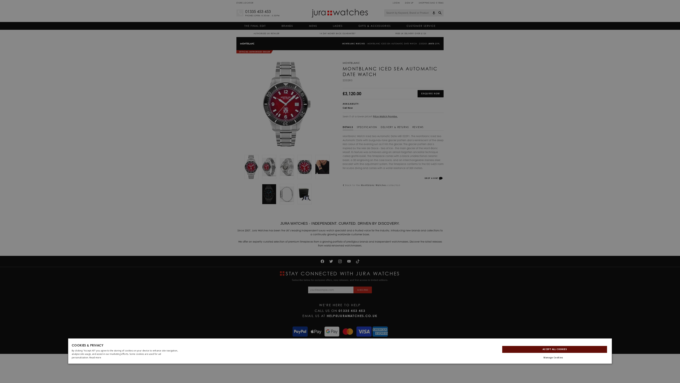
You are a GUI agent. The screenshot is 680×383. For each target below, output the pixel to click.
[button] (554, 357)
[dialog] (340, 351)
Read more (95, 357)
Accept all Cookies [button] (555, 349)
